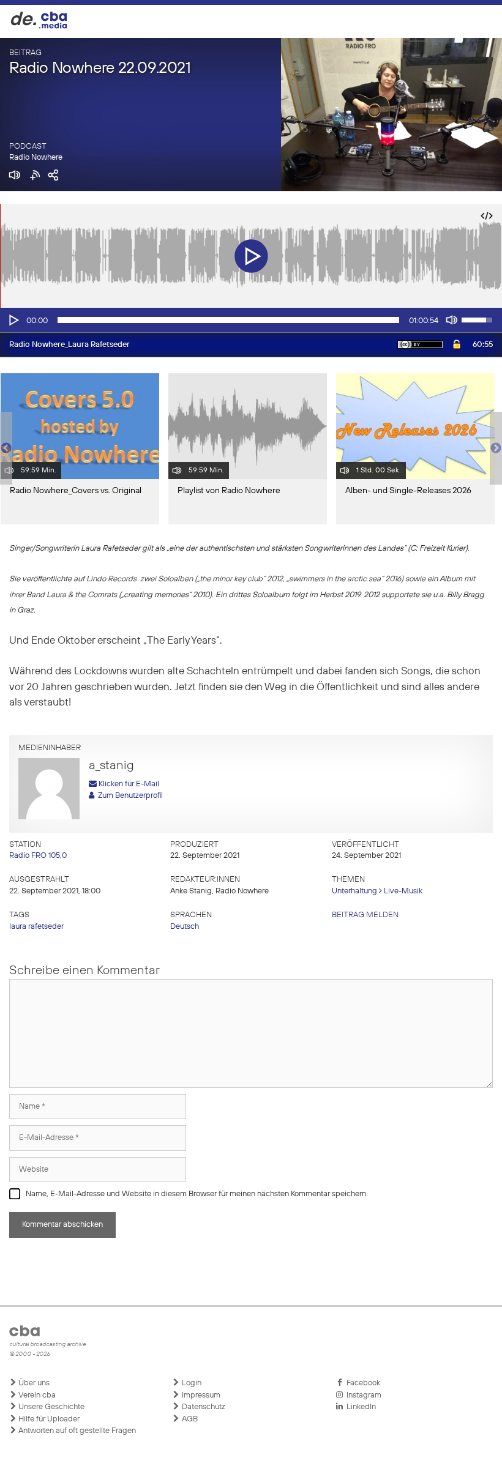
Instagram (362, 1395)
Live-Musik (403, 891)
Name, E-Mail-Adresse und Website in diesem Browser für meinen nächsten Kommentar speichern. (197, 1194)
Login (190, 1383)
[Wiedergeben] (13, 320)
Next (496, 448)
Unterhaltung (354, 891)
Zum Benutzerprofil (128, 796)
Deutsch (184, 927)
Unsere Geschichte (50, 1407)
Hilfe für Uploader (48, 1419)
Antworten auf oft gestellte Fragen (76, 1431)
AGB (189, 1419)
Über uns (33, 1383)
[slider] (228, 320)
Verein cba (36, 1395)
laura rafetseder (36, 927)
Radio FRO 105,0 (38, 856)
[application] (251, 320)
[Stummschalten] (452, 320)
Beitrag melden (365, 915)
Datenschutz (202, 1407)
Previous (6, 448)
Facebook (361, 1383)
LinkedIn (359, 1407)
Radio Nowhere (35, 158)
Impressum (200, 1395)
